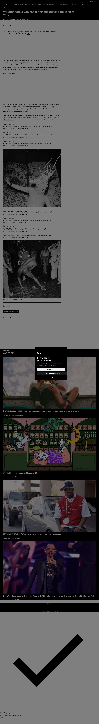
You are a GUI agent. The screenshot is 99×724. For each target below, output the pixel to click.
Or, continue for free (51, 377)
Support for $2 (51, 369)
